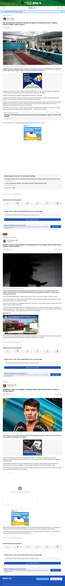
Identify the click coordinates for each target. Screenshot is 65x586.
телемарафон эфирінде (36, 69)
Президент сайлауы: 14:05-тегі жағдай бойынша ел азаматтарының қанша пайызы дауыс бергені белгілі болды (33, 178)
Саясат (4, 15)
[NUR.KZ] (32, 8)
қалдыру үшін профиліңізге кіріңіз (32, 214)
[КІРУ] (61, 8)
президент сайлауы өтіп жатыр (36, 122)
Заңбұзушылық (12, 237)
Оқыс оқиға (5, 237)
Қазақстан (9, 15)
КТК (51, 292)
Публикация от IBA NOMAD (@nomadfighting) (20, 508)
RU (58, 8)
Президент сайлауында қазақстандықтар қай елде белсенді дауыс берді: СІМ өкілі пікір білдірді (32, 115)
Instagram (56, 226)
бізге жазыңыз (17, 194)
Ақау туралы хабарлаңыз (42, 578)
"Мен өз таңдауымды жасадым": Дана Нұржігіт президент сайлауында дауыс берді (26, 183)
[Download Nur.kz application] (32, 3)
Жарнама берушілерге (56, 578)
